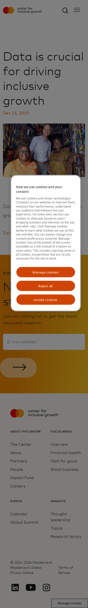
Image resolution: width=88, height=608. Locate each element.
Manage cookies (45, 272)
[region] (46, 243)
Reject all (45, 286)
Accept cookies (45, 300)
